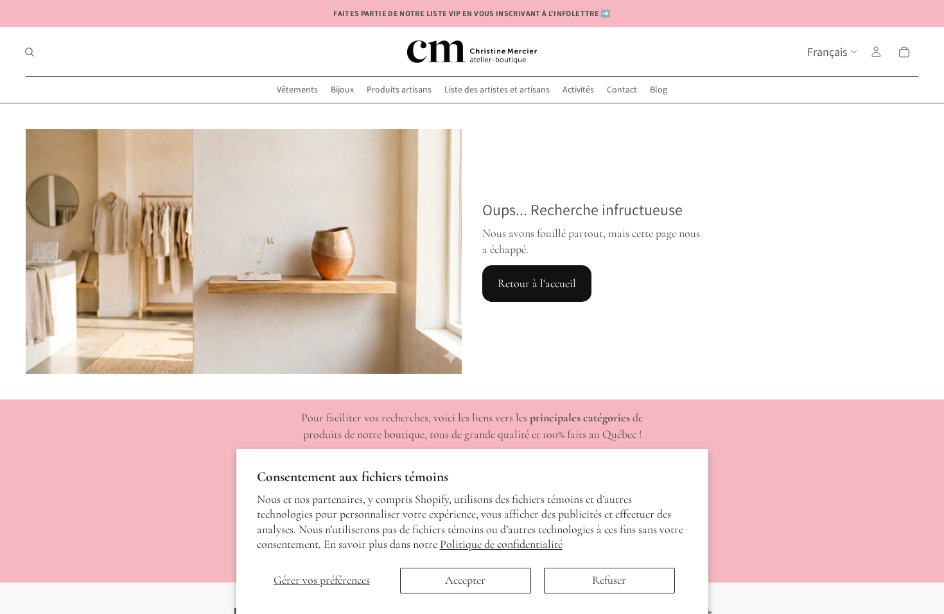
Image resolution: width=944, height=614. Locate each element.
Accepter (465, 580)
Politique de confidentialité (501, 544)
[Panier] (904, 52)
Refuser (609, 580)
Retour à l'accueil (537, 283)
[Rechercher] (29, 52)
